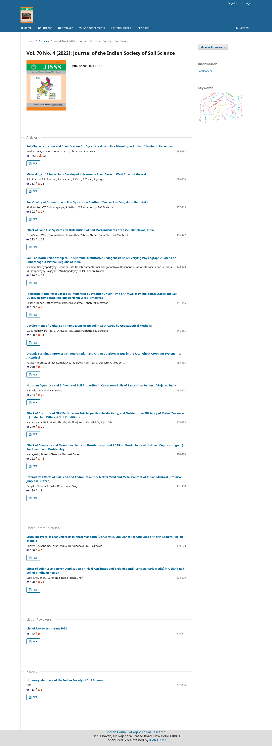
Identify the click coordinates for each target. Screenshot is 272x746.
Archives (67, 28)
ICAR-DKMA (157, 740)
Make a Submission (213, 47)
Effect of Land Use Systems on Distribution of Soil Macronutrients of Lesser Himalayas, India (90, 230)
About (145, 28)
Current (46, 28)
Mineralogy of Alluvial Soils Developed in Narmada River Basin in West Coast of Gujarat (86, 174)
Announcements (93, 28)
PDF (34, 163)
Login (247, 3)
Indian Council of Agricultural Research (136, 732)
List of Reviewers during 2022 (46, 628)
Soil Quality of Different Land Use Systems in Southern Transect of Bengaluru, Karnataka (87, 202)
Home (27, 28)
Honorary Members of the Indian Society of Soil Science (64, 680)
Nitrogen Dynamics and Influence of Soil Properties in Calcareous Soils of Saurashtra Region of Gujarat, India (101, 385)
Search (244, 28)
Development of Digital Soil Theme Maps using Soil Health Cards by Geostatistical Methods (89, 325)
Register (232, 3)
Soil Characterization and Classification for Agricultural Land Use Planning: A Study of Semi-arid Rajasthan (99, 146)
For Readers (205, 71)
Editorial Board (121, 28)
